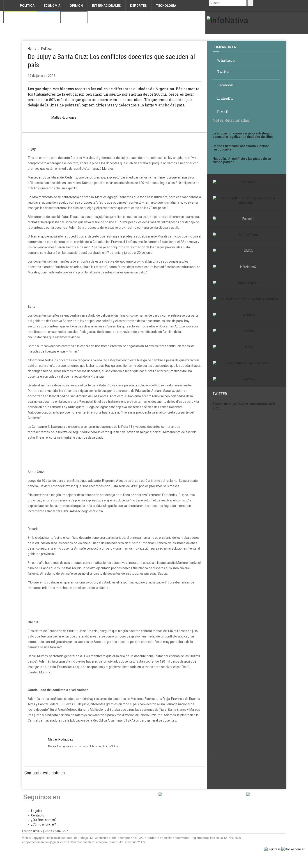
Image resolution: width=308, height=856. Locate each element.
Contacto (74, 17)
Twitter (223, 71)
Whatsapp (225, 60)
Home (32, 48)
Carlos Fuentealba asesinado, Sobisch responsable (241, 147)
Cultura (48, 17)
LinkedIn (224, 98)
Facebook (224, 85)
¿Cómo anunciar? (43, 824)
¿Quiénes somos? (43, 820)
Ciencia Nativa (20, 17)
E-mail (222, 112)
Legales (36, 811)
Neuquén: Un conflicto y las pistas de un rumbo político (242, 160)
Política (46, 48)
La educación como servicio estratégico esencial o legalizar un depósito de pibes (243, 135)
